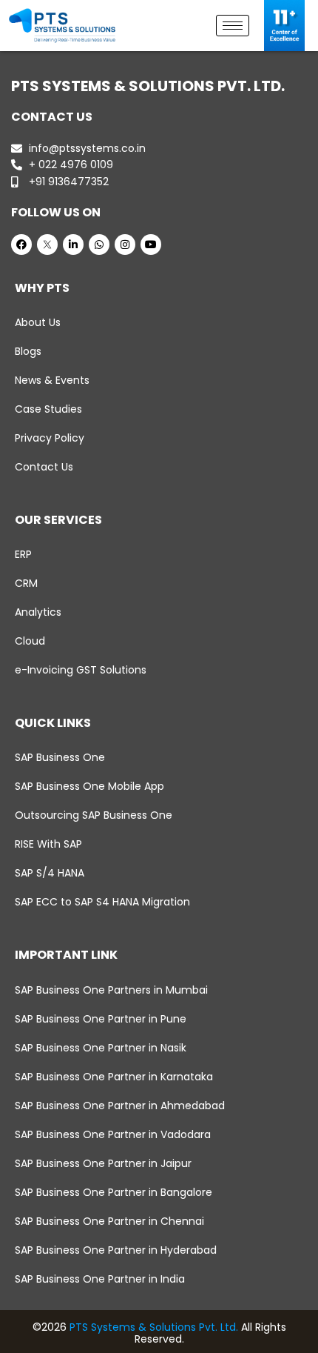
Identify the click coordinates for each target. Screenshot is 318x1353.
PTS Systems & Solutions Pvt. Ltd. (154, 1327)
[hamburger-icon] (232, 25)
